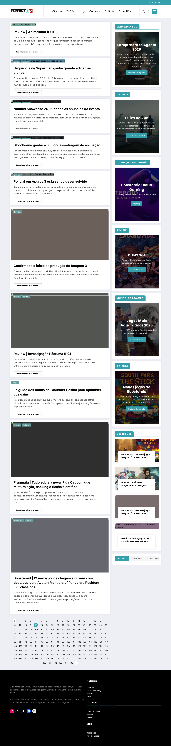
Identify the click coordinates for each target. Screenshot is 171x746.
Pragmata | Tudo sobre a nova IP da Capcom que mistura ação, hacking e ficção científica (52, 484)
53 (106, 629)
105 (95, 642)
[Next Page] (76, 663)
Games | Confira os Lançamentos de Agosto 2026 (134, 484)
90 (15, 642)
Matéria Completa (136, 72)
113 (42, 646)
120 (79, 646)
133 (52, 650)
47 (74, 629)
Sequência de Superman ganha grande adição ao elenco (52, 70)
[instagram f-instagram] (155, 2)
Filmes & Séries (93, 711)
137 (74, 650)
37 (20, 629)
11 (73, 621)
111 (31, 646)
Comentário (152, 558)
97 (52, 642)
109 (20, 646)
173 (74, 658)
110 (26, 646)
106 (100, 642)
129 (31, 650)
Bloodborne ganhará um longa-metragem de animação (57, 145)
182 (55, 663)
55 (20, 633)
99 (63, 642)
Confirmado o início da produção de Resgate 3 (50, 266)
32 (90, 625)
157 (84, 654)
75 (31, 637)
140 (90, 650)
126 (15, 650)
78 (47, 637)
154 (68, 654)
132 (47, 650)
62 (58, 633)
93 (31, 642)
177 (95, 658)
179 (106, 658)
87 (95, 637)
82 (68, 637)
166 (36, 658)
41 (41, 629)
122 (90, 646)
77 (42, 637)
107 (106, 642)
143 (106, 650)
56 (26, 633)
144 (15, 654)
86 (90, 637)
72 (15, 637)
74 (26, 637)
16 (100, 621)
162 (15, 658)
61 (52, 633)
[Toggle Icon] (154, 11)
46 (68, 629)
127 (20, 650)
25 (52, 625)
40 (36, 629)
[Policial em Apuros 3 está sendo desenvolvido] (32, 174)
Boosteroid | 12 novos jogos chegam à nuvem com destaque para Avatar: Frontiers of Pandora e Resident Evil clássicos (56, 582)
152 (58, 654)
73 (20, 637)
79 (52, 637)
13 (84, 621)
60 (47, 633)
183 (60, 663)
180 (44, 663)
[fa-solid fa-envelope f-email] (159, 2)
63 (63, 633)
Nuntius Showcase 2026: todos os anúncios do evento (57, 109)
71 (106, 633)
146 (26, 654)
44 (58, 629)
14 (90, 621)
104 (90, 642)
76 (36, 637)
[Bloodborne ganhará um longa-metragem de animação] (37, 137)
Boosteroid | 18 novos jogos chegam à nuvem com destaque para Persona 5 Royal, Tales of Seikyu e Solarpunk (135, 512)
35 (106, 625)
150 (47, 654)
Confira (136, 204)
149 (42, 654)
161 (106, 654)
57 (31, 633)
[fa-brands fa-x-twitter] (152, 2)
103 (84, 642)
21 (31, 625)
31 (84, 625)
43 (52, 629)
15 (95, 621)
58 (36, 633)
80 (58, 637)
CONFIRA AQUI (136, 269)
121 (84, 646)
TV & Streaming (75, 11)
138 (79, 650)
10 (68, 621)
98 (58, 642)
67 (84, 633)
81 (63, 637)
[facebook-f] (149, 2)
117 (63, 646)
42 (47, 629)
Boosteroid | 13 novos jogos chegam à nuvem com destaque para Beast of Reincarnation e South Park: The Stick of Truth (136, 456)
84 (79, 637)
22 (36, 625)
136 (68, 650)
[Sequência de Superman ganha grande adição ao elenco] (38, 60)
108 (15, 646)
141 (95, 650)
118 (68, 646)
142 (100, 650)
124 (100, 646)
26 (58, 625)
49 (84, 629)
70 (100, 633)
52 (100, 629)
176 (90, 658)
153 (63, 654)
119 (74, 646)
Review (25, 296)
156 (79, 654)
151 (52, 654)
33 (95, 625)
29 (74, 625)
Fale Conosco (93, 736)
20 (26, 625)
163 (20, 658)
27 (63, 625)
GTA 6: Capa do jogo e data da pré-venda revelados (136, 540)
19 (20, 625)
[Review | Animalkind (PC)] (23, 24)
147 (31, 654)
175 (84, 658)
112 (36, 646)
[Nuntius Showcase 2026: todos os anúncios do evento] (36, 101)
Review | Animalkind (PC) (34, 32)
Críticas (109, 11)
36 (15, 629)
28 (68, 625)
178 (100, 658)
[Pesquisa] (144, 11)
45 (63, 629)
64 (68, 633)
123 (95, 646)
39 (31, 629)
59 (42, 633)
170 (58, 658)
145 (20, 654)
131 (42, 650)
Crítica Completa (137, 135)
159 (95, 654)
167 (42, 658)
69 (95, 633)
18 (15, 625)
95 (42, 642)
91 (20, 642)
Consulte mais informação (28, 52)
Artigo (15, 383)
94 (36, 642)
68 (90, 633)
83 (74, 637)
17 (106, 621)
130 (36, 650)
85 (84, 637)
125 (106, 646)
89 (106, 637)
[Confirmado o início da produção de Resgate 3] (60, 234)
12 (79, 621)
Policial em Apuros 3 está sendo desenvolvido (50, 181)
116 (58, 646)
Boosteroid (18, 521)
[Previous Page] (14, 621)
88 (100, 637)
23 (42, 625)
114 (47, 646)
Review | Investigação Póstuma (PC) (42, 354)
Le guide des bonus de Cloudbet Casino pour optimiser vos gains (57, 392)
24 (47, 625)
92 (26, 642)
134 (58, 650)
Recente (122, 558)
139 (84, 650)
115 (52, 646)
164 (26, 658)
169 (52, 658)
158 (90, 654)
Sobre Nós (125, 11)
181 (50, 663)
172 (68, 658)
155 (74, 654)
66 (79, 633)
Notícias (17, 212)
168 (47, 658)
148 (36, 654)
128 (26, 650)
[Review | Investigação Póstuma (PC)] (60, 320)
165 (31, 658)
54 (15, 633)
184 (66, 663)
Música (90, 696)
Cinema (57, 11)
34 (100, 625)
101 (74, 642)
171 (63, 658)
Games (93, 11)
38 (26, 629)
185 (71, 663)
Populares (137, 558)
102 (79, 642)
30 (79, 625)
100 (68, 642)
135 (63, 650)
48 (79, 629)
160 (100, 654)
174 (79, 658)
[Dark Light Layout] (148, 11)
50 (90, 629)
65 (74, 633)
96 (47, 642)
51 (95, 629)
